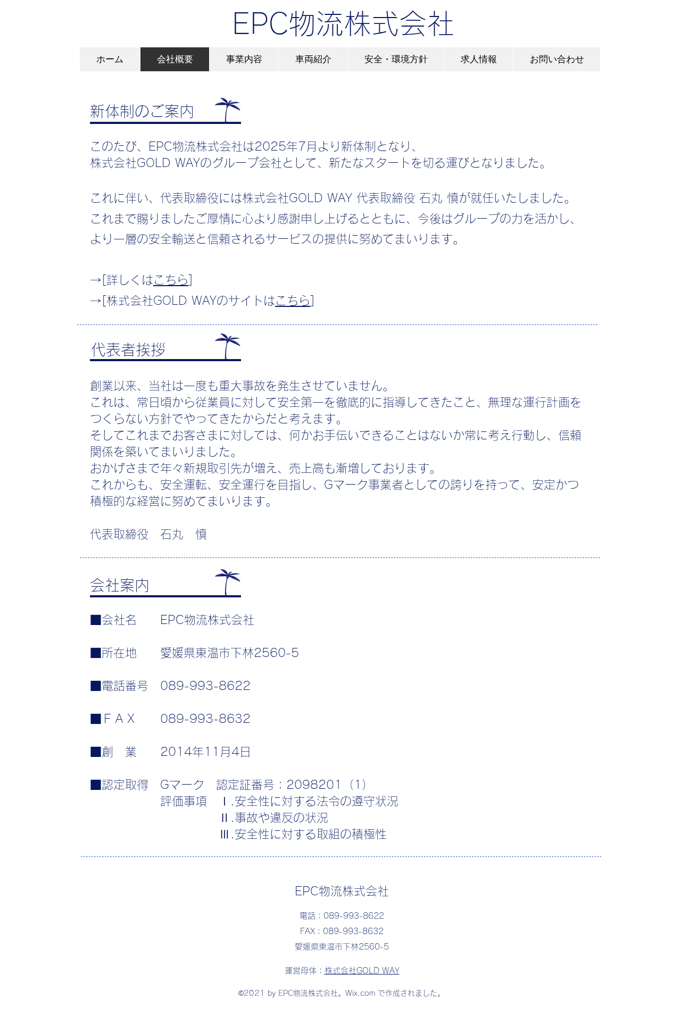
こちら (170, 280)
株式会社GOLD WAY (362, 971)
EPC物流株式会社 (343, 23)
